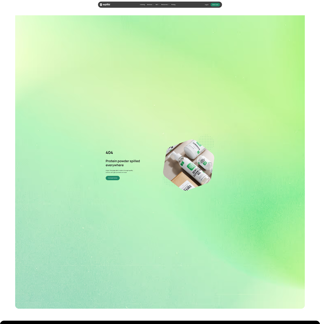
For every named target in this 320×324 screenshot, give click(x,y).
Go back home (112, 178)
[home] (105, 4)
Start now (215, 4)
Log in (206, 4)
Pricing (173, 4)
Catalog (142, 4)
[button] (150, 5)
